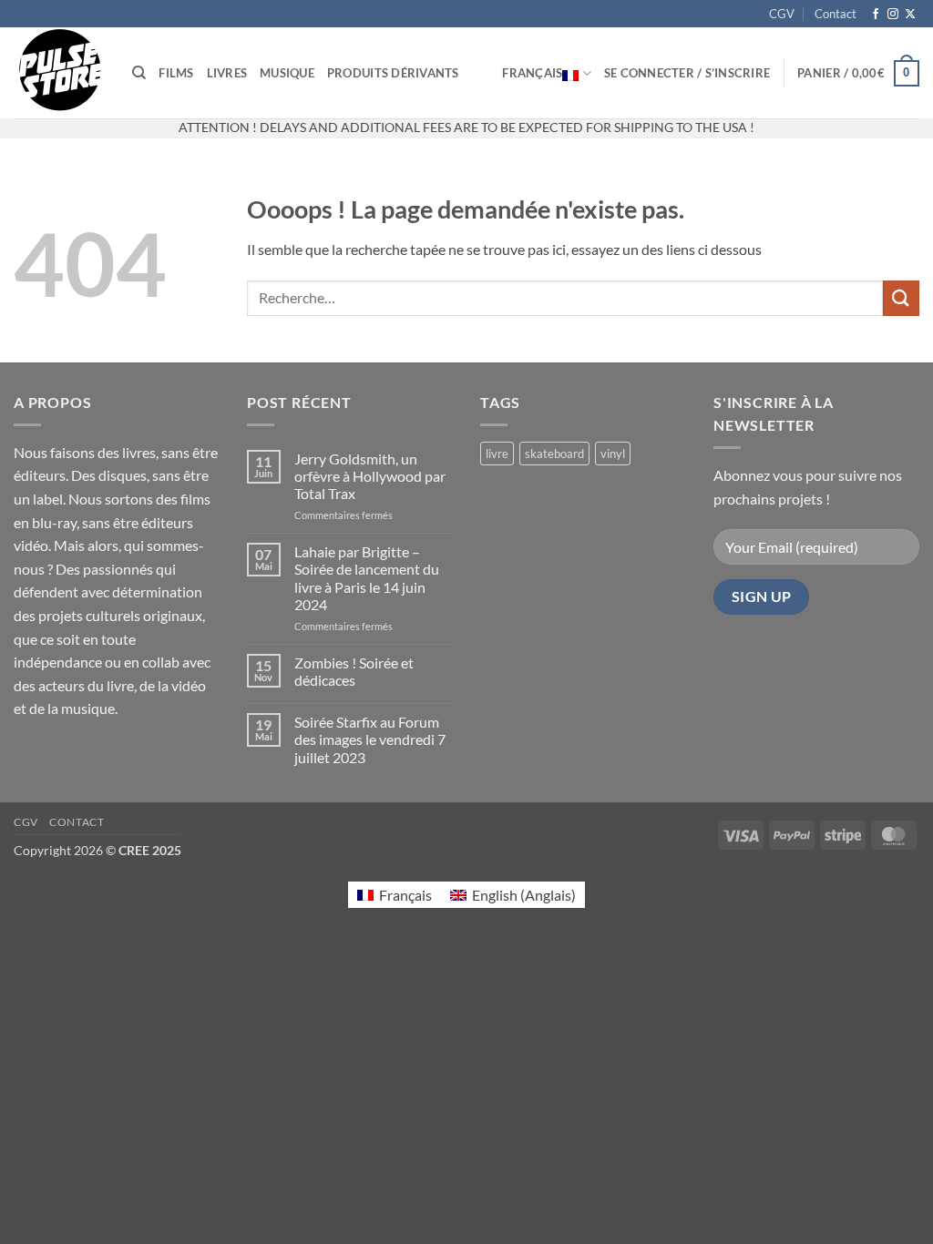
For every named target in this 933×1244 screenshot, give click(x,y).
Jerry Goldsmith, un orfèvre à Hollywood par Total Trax (370, 476)
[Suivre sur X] (910, 14)
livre (497, 453)
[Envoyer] (901, 298)
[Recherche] (139, 73)
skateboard (554, 453)
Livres (227, 73)
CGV (782, 13)
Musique (287, 73)
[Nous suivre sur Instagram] (892, 14)
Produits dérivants (393, 73)
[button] (687, 73)
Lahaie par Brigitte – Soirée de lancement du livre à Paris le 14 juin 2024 (366, 578)
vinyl (612, 453)
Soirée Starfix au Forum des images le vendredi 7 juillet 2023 (370, 739)
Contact (835, 13)
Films (176, 73)
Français (532, 73)
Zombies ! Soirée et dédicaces (354, 671)
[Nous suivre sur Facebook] (875, 14)
